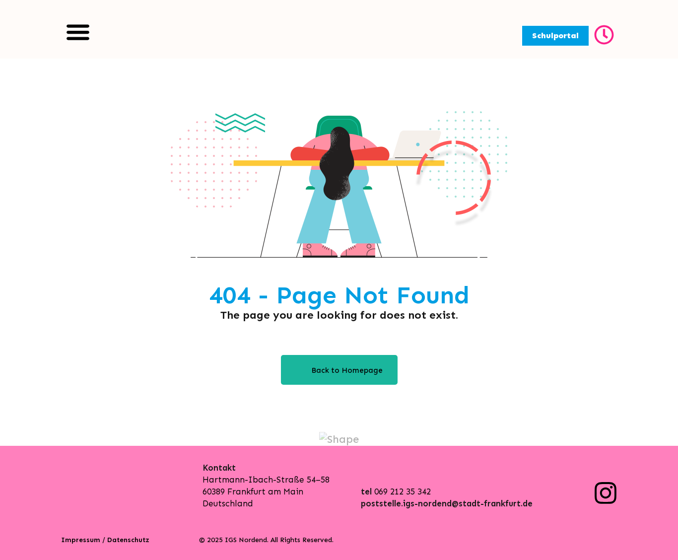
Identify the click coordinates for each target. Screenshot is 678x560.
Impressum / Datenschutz (105, 540)
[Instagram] (605, 493)
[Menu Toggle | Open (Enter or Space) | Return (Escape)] (78, 32)
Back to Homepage (347, 370)
